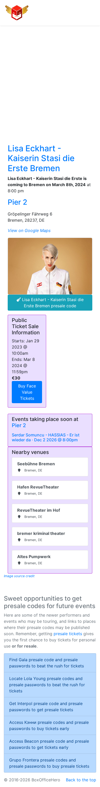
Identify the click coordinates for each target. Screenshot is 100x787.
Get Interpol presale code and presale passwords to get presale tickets (46, 706)
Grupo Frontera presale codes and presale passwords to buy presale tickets (49, 763)
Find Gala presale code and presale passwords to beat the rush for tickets (46, 662)
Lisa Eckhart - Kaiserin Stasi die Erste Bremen (41, 158)
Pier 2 (17, 202)
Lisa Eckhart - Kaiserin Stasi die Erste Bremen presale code (52, 302)
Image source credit (19, 576)
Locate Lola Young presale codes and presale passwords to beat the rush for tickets (47, 684)
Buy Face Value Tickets (27, 392)
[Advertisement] (50, 78)
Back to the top (81, 779)
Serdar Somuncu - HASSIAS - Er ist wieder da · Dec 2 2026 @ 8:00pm (45, 437)
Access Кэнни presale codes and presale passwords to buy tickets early (49, 725)
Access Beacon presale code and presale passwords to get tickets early (49, 744)
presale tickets (68, 633)
